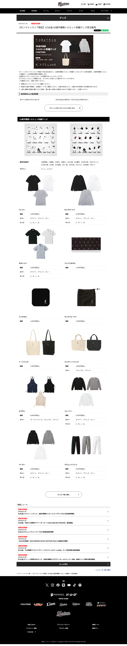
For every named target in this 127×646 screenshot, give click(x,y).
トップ (18, 573)
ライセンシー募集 (31, 628)
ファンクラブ (104, 11)
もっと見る (63, 564)
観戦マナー (95, 628)
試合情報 (22, 11)
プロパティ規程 (63, 628)
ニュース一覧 (26, 573)
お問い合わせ (31, 624)
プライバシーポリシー (63, 624)
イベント (69, 11)
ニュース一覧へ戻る (103, 570)
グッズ (81, 11)
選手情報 (34, 11)
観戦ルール (95, 624)
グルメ (93, 11)
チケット (57, 11)
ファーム (46, 11)
